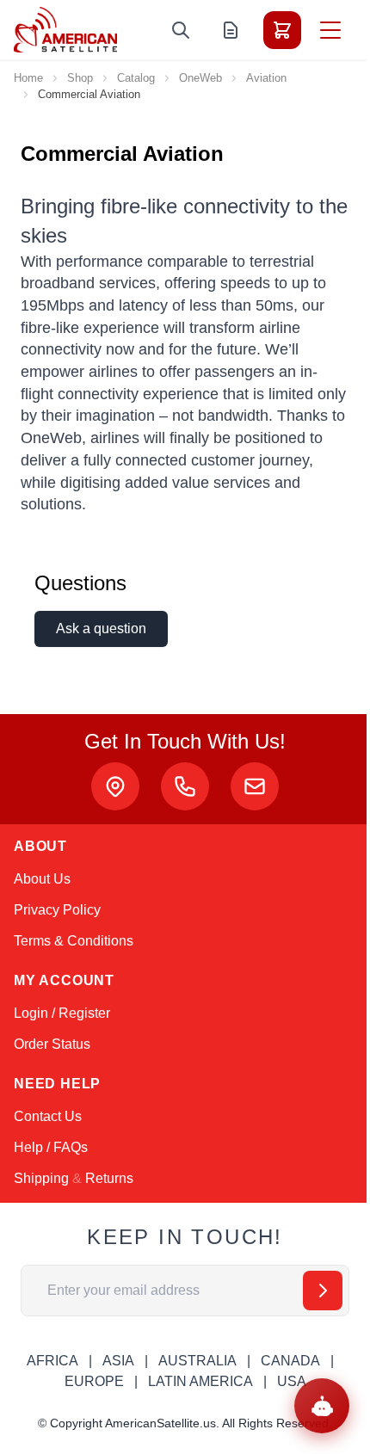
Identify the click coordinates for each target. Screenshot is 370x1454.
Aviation (266, 77)
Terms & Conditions (73, 940)
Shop (80, 77)
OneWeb (200, 77)
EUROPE (94, 1381)
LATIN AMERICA (200, 1381)
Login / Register (62, 1013)
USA (291, 1381)
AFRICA (52, 1360)
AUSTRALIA (197, 1360)
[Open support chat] (321, 1405)
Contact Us (48, 1116)
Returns (109, 1178)
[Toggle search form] (180, 30)
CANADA (290, 1360)
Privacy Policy (57, 910)
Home (28, 77)
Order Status (52, 1044)
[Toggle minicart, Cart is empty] (282, 30)
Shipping (41, 1178)
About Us (42, 879)
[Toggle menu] (330, 30)
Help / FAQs (51, 1147)
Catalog (136, 77)
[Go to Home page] (65, 29)
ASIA (118, 1360)
